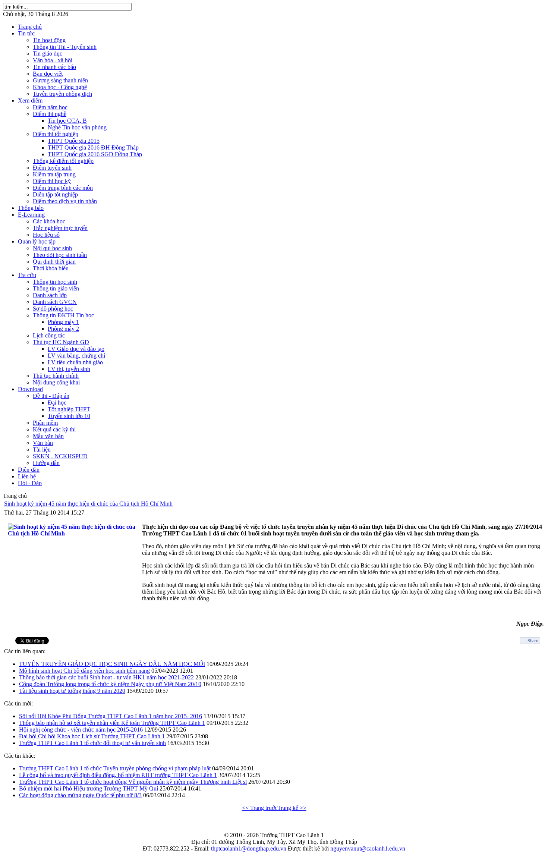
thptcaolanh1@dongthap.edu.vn (248, 848)
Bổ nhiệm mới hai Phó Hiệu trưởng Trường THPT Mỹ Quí (88, 788)
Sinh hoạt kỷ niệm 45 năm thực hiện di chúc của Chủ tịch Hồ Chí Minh (88, 503)
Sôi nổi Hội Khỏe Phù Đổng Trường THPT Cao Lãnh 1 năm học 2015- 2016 (110, 716)
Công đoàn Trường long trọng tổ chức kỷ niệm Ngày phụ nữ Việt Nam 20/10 (110, 684)
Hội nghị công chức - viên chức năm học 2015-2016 (81, 729)
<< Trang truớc (259, 808)
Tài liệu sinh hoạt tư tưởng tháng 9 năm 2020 (72, 691)
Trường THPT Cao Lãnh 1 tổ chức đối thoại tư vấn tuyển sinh (92, 743)
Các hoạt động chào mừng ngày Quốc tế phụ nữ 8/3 (80, 795)
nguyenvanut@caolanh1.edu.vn (367, 848)
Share (532, 640)
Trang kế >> (291, 808)
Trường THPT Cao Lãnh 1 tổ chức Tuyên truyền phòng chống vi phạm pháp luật (115, 768)
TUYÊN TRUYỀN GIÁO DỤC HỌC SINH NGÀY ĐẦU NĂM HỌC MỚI (112, 664)
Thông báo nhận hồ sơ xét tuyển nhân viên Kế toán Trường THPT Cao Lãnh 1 (112, 723)
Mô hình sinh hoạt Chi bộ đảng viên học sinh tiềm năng (84, 670)
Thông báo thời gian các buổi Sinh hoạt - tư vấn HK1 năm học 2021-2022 (106, 677)
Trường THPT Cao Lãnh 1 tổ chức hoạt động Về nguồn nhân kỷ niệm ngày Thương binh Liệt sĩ (133, 782)
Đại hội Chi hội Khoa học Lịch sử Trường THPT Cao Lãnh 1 (92, 736)
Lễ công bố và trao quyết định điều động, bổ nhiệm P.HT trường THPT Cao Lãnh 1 (118, 775)
